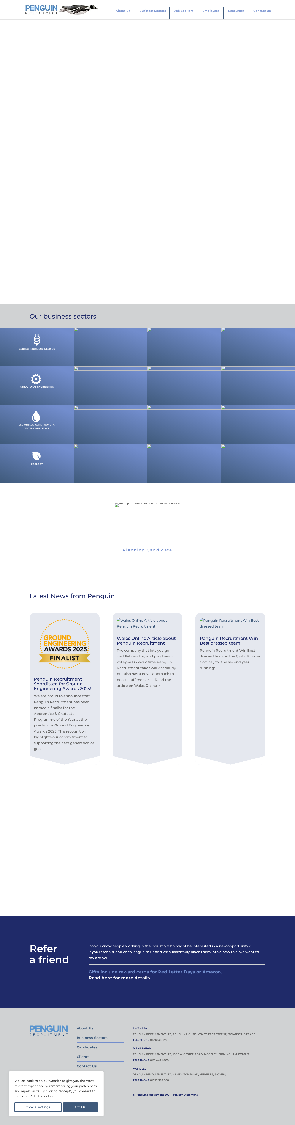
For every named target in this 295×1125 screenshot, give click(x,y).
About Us (123, 11)
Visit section (36, 353)
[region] (56, 1093)
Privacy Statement (185, 1094)
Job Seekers (183, 11)
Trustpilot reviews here (80, 260)
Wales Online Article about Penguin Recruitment (146, 641)
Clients (83, 1057)
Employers (210, 11)
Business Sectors (152, 11)
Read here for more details (119, 977)
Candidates (87, 1047)
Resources (236, 11)
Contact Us (262, 11)
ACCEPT (81, 1107)
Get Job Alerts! (57, 822)
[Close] (99, 1074)
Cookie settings (38, 1107)
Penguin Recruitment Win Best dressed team (229, 641)
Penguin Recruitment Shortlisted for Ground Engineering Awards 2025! (62, 683)
